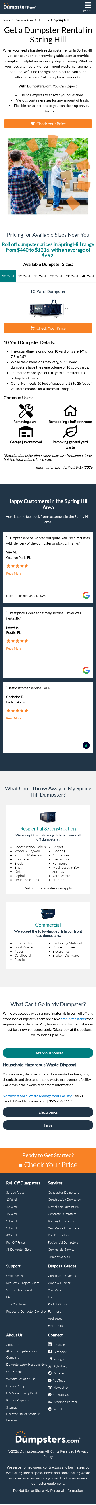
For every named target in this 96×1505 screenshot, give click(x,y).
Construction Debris (62, 1275)
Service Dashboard (19, 1290)
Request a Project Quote (22, 1283)
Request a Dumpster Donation (27, 1311)
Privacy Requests (17, 1400)
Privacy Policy (15, 1386)
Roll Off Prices (15, 1242)
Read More (13, 573)
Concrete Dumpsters (62, 1214)
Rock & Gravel (57, 1304)
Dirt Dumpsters (58, 1235)
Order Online (15, 1275)
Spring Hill (61, 20)
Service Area (24, 20)
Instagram (60, 1359)
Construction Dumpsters (65, 1199)
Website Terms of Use (20, 1379)
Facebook (60, 1352)
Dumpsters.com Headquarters (26, 1364)
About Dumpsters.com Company (21, 1354)
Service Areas (15, 1192)
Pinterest (59, 1373)
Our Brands (14, 1371)
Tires (48, 1125)
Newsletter (60, 1387)
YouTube (59, 1380)
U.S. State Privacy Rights (22, 1393)
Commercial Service (61, 1249)
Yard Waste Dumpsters (63, 1228)
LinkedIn (59, 1344)
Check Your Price (51, 123)
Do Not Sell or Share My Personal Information (48, 1490)
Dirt (51, 1297)
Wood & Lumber (59, 1283)
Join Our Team (16, 1304)
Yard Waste (55, 1290)
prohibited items (73, 1019)
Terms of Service (59, 1257)
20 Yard (11, 1221)
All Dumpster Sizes (18, 1249)
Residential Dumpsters (63, 1242)
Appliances (55, 1318)
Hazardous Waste (48, 1052)
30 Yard (11, 1228)
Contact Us (61, 1394)
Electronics (48, 1112)
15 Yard (11, 1214)
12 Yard (11, 1207)
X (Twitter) (60, 1366)
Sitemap (11, 1407)
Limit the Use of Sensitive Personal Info (23, 1417)
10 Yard (11, 1199)
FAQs (10, 1297)
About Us (12, 1344)
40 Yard (11, 1235)
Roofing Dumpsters (61, 1221)
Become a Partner (65, 1402)
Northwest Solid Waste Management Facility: (37, 1096)
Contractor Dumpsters (63, 1192)
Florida (44, 20)
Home (6, 20)
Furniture (54, 1311)
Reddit (57, 1409)
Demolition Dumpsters (63, 1207)
